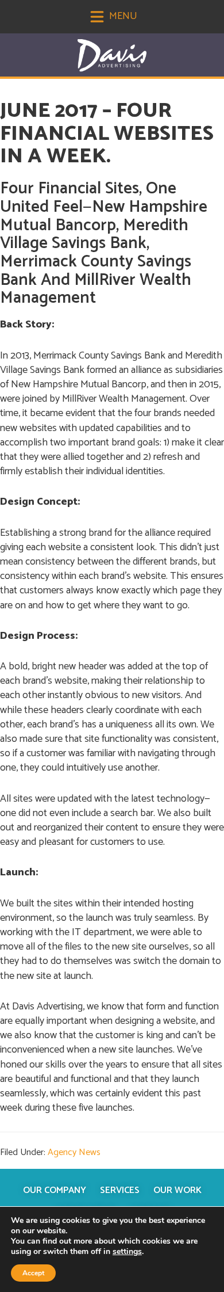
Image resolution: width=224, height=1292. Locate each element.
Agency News (74, 1152)
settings (127, 1252)
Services (120, 1190)
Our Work (177, 1190)
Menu (122, 16)
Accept (33, 1273)
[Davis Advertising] (112, 55)
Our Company (54, 1190)
